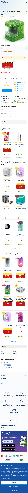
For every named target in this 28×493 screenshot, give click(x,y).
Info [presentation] (3, 78)
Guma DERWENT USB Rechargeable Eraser (19, 145)
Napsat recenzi (8, 90)
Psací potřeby (16, 6)
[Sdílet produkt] (26, 11)
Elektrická (10, 367)
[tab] (2, 78)
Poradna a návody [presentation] (15, 78)
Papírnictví (9, 6)
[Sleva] (3, 133)
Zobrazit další (13, 248)
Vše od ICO (3, 8)
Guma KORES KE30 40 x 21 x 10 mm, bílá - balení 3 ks (6, 145)
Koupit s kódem (7, 57)
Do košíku (8, 191)
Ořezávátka (23, 6)
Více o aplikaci (7, 441)
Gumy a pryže (7, 157)
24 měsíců (15, 353)
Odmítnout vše (14, 490)
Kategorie (4, 346)
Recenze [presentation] (7, 78)
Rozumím (14, 482)
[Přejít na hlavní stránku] (4, 2)
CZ (3, 427)
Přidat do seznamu (6, 72)
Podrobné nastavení (14, 486)
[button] (14, 376)
